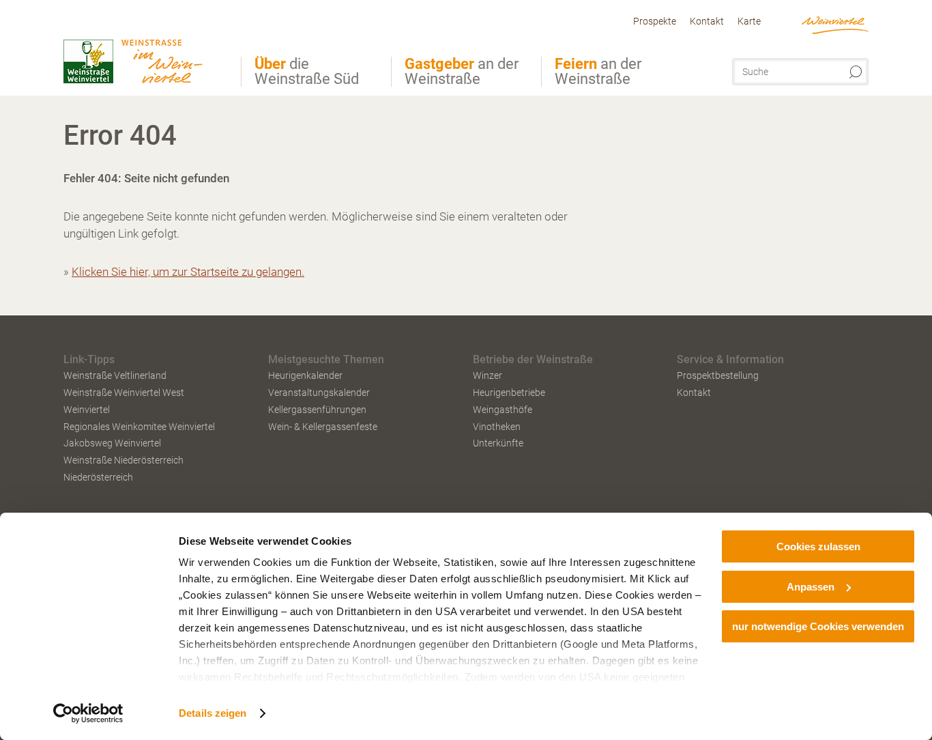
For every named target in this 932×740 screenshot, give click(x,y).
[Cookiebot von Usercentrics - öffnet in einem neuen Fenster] (88, 713)
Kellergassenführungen (317, 409)
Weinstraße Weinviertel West (123, 392)
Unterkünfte (498, 443)
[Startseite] (142, 49)
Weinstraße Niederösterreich (123, 460)
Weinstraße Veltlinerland (114, 375)
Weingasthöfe (502, 409)
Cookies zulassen (818, 546)
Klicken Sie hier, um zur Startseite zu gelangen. (188, 272)
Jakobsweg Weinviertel (112, 443)
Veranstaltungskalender (319, 392)
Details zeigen (212, 713)
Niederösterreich (98, 477)
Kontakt (694, 392)
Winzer (487, 375)
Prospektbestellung (718, 375)
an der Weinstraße (462, 72)
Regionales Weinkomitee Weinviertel (139, 426)
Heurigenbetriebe (509, 392)
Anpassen (810, 587)
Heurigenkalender (305, 375)
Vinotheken (497, 426)
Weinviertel (86, 409)
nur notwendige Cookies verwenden (818, 626)
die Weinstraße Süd (306, 72)
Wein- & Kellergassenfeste (322, 426)
